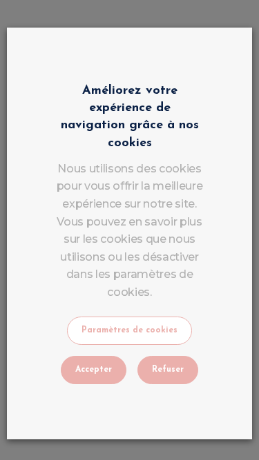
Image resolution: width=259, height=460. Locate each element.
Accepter (93, 370)
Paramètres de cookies (129, 330)
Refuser (168, 370)
